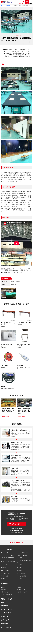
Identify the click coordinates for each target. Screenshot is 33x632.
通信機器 (19, 567)
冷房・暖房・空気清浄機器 (7, 558)
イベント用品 (4, 565)
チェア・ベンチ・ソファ (23, 552)
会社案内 (4, 584)
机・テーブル (4, 552)
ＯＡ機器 (19, 558)
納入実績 (4, 606)
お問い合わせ (5, 620)
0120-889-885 (17, 530)
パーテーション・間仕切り (7, 555)
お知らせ (4, 616)
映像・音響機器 (5, 570)
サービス (19, 578)
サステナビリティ (21, 589)
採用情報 (4, 623)
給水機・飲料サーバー (6, 576)
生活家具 (19, 565)
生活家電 (3, 567)
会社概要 (3, 587)
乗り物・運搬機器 (21, 576)
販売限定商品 (4, 578)
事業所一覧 (4, 589)
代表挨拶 (19, 587)
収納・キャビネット (22, 555)
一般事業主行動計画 (22, 592)
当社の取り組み (5, 592)
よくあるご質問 (6, 612)
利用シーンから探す (7, 599)
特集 (2, 602)
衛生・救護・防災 (5, 573)
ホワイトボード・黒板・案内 (8, 561)
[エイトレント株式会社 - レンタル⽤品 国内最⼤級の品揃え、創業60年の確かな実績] (6, 2)
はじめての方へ (6, 609)
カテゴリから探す (6, 549)
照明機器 (19, 570)
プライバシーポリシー (6, 594)
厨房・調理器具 (21, 573)
